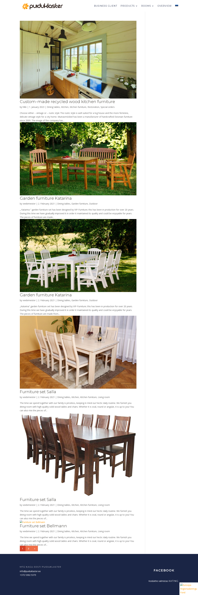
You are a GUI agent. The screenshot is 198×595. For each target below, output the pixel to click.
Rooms (146, 5)
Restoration (93, 106)
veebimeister (29, 203)
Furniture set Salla (38, 391)
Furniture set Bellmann (43, 525)
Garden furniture (79, 203)
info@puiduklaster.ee (30, 571)
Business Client (105, 5)
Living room (104, 397)
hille (25, 106)
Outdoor (93, 203)
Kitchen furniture (78, 106)
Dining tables (53, 106)
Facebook (164, 570)
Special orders (108, 106)
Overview (164, 5)
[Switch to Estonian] (176, 6)
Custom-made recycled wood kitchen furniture (67, 101)
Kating (173, 581)
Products (128, 5)
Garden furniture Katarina (46, 198)
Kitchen (65, 106)
